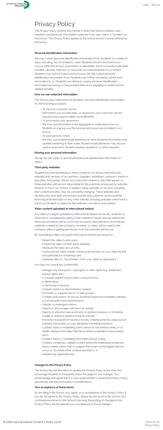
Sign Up (155, 5)
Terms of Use (152, 422)
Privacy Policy (152, 425)
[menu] (150, 4)
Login (146, 5)
